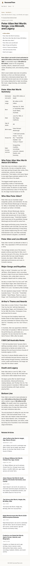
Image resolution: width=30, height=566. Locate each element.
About (9, 6)
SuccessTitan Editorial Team (10, 17)
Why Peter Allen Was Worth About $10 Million (14, 38)
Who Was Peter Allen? (8, 40)
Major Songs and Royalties (10, 45)
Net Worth (4, 6)
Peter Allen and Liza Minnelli (10, 42)
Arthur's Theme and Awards (10, 47)
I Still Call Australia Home (9, 49)
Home (2, 12)
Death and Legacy (7, 52)
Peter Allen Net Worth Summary (11, 36)
